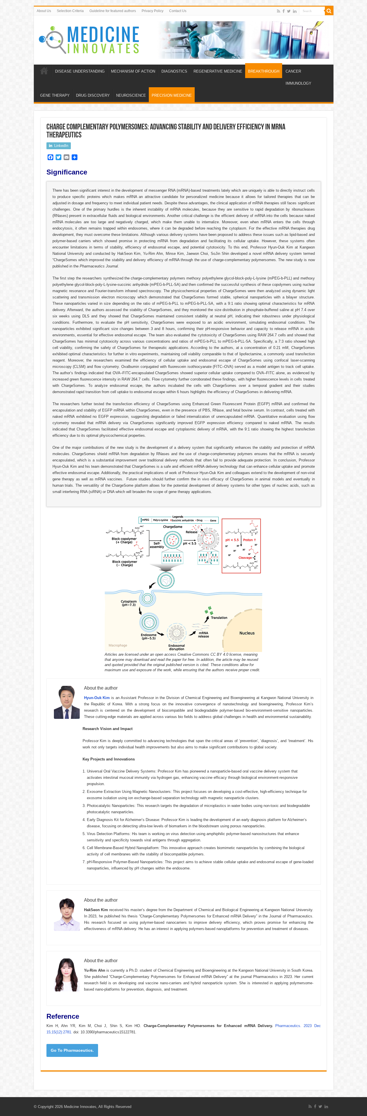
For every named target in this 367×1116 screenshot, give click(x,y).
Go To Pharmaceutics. (72, 1050)
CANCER (293, 71)
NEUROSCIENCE (131, 95)
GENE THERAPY (55, 95)
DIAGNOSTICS (174, 71)
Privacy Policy (152, 11)
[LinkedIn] (294, 11)
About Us (44, 11)
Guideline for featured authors (112, 11)
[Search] (329, 11)
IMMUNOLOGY (298, 83)
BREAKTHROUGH (263, 71)
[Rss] (278, 11)
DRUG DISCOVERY (93, 95)
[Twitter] (288, 11)
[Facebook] (283, 11)
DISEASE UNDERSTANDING (80, 71)
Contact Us (177, 11)
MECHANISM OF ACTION (133, 71)
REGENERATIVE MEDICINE (218, 71)
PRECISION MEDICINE (172, 95)
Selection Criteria (70, 11)
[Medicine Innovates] (89, 39)
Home (44, 71)
